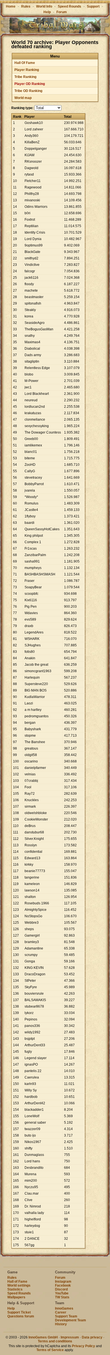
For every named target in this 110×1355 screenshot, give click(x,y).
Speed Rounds (69, 6)
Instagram (63, 1281)
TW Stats (62, 1297)
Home (11, 6)
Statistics (15, 1289)
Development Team (70, 1320)
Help (47, 12)
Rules (25, 6)
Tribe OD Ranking (28, 91)
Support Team (66, 1316)
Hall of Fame (17, 1281)
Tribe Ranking (25, 77)
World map (23, 98)
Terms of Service (50, 1350)
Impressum (70, 1337)
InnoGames (64, 1308)
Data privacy (92, 1337)
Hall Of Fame (24, 63)
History (61, 1324)
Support (93, 6)
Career (60, 1312)
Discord (61, 1289)
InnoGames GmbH (43, 1337)
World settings (18, 1285)
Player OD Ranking (29, 84)
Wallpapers (16, 1297)
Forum (61, 12)
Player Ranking (26, 70)
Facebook (63, 1285)
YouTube (62, 1293)
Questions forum (20, 1316)
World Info (44, 6)
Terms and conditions (55, 1341)
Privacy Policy (83, 1346)
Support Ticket (19, 1312)
